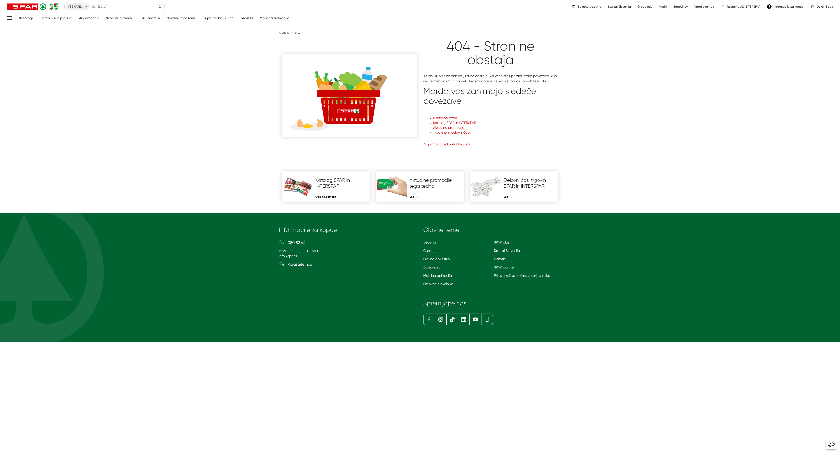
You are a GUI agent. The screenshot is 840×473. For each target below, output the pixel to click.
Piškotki (500, 259)
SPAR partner (504, 267)
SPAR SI (284, 33)
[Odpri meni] (11, 18)
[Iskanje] (160, 6)
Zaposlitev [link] (681, 6)
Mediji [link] (663, 6)
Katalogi (26, 18)
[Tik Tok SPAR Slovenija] (452, 319)
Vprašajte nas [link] (704, 6)
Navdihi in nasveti (180, 18)
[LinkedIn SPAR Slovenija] (464, 319)
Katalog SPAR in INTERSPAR (454, 123)
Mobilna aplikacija (274, 18)
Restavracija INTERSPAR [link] (744, 6)
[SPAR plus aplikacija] (487, 319)
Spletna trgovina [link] (589, 6)
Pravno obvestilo (436, 259)
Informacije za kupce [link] (788, 6)
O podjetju (432, 251)
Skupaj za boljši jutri (217, 18)
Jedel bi (246, 18)
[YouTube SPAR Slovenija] (475, 319)
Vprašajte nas (299, 264)
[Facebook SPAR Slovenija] (429, 319)
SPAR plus (501, 242)
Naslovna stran (445, 118)
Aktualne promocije (448, 127)
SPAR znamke (149, 18)
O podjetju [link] (644, 6)
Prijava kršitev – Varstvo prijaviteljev (522, 276)
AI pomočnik (89, 18)
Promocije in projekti (55, 18)
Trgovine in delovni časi (451, 132)
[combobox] (78, 6)
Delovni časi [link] (825, 6)
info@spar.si (288, 256)
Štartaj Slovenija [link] (619, 6)
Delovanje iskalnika (438, 284)
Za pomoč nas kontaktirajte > (446, 144)
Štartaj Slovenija (507, 251)
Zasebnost (431, 267)
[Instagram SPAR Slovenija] (440, 319)
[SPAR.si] (33, 6)
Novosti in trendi (119, 18)
